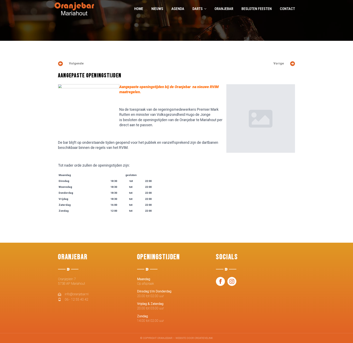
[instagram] (231, 281)
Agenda (177, 9)
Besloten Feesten (256, 9)
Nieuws (157, 9)
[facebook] (220, 281)
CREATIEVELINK (203, 338)
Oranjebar (223, 9)
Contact (287, 9)
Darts (197, 9)
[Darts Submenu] (206, 9)
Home (138, 9)
